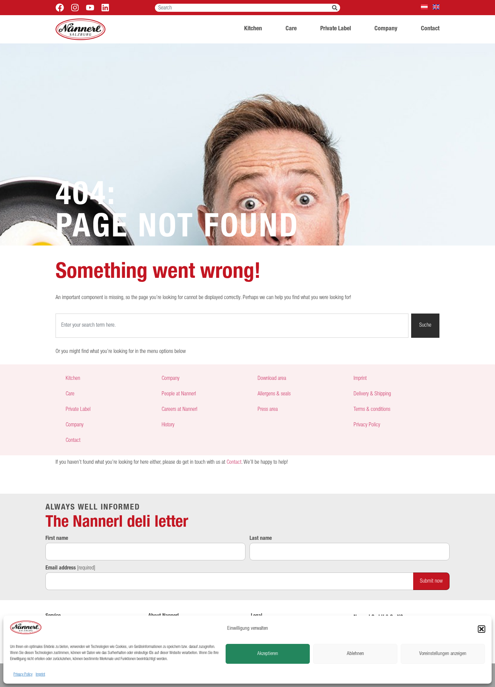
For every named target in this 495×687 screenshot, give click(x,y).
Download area (272, 379)
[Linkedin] (105, 7)
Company (385, 29)
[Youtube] (90, 7)
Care (291, 29)
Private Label (335, 29)
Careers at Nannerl (179, 410)
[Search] (336, 8)
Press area (268, 410)
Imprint (40, 675)
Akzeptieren (267, 653)
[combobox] (243, 8)
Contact (430, 29)
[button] (481, 629)
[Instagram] (75, 7)
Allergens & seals (274, 394)
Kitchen (253, 29)
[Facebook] (60, 7)
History (168, 425)
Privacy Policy (22, 675)
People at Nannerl (179, 394)
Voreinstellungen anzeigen (442, 653)
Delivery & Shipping (372, 394)
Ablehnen (355, 653)
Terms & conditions (372, 410)
